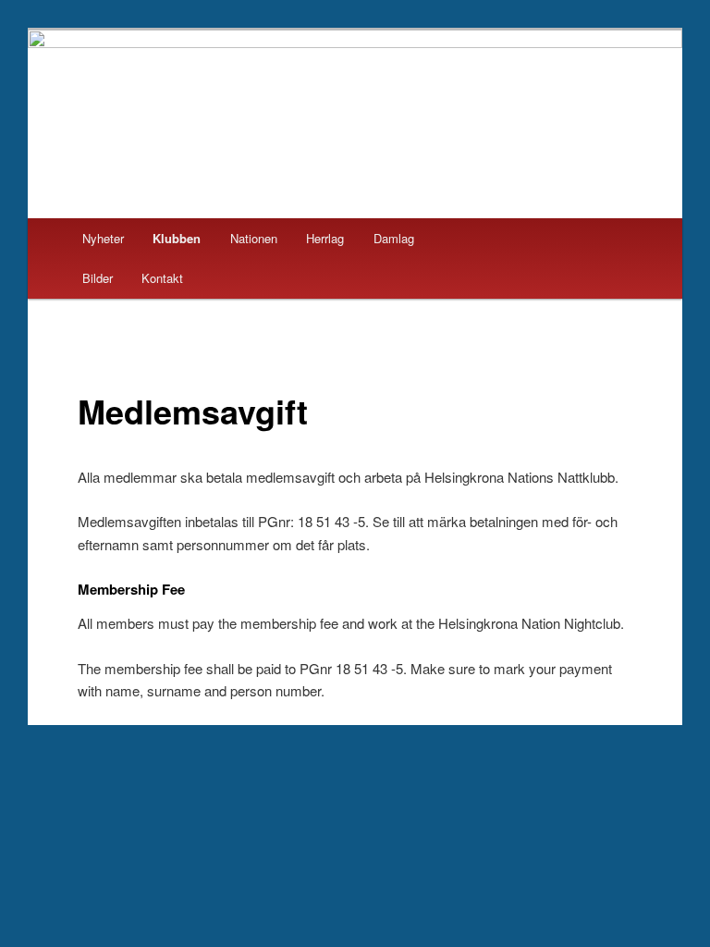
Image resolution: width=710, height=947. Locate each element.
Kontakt (162, 278)
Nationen (253, 238)
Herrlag (325, 238)
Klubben (177, 238)
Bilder (97, 278)
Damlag (393, 238)
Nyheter (103, 238)
